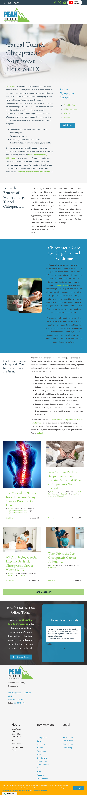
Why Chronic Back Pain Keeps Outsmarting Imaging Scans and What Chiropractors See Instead (64, 480)
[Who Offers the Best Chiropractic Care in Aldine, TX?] (65, 537)
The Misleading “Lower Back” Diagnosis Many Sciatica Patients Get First (21, 499)
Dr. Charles (53, 492)
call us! (40, 433)
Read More (9, 518)
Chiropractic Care (71, 109)
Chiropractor (16, 471)
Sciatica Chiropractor (20, 513)
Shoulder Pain (69, 105)
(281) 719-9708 (19, 703)
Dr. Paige (10, 509)
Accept (78, 788)
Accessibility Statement (40, 791)
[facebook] (54, 2)
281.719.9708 (13, 2)
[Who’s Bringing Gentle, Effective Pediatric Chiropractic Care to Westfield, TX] (22, 539)
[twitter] (59, 2)
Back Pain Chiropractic (61, 462)
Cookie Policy (25, 791)
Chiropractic (72, 462)
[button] (59, 648)
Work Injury (69, 113)
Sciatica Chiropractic (26, 471)
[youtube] (64, 2)
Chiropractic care (60, 285)
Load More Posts (44, 592)
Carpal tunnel (11, 86)
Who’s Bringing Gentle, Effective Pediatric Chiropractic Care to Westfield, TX (21, 563)
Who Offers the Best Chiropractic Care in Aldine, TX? (62, 557)
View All (67, 117)
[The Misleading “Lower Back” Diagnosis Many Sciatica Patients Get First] (22, 464)
